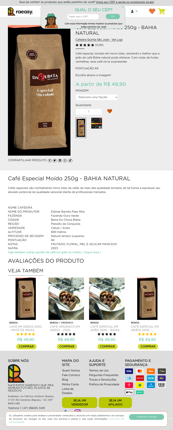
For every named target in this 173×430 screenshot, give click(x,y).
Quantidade (83, 105)
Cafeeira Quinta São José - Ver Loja (99, 39)
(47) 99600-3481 (33, 408)
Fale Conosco (71, 375)
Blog (65, 379)
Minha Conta (70, 384)
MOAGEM (82, 90)
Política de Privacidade (104, 384)
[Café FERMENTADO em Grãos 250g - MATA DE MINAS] (26, 299)
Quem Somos (71, 370)
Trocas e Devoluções (102, 379)
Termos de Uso (99, 370)
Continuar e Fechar (147, 417)
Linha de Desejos (67, 391)
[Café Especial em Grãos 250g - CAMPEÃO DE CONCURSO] (147, 299)
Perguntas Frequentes (103, 375)
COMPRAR (26, 346)
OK (113, 16)
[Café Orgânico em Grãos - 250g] (66, 299)
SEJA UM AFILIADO (115, 402)
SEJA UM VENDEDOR (79, 402)
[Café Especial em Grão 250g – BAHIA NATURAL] (107, 299)
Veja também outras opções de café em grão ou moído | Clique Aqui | (54, 252)
